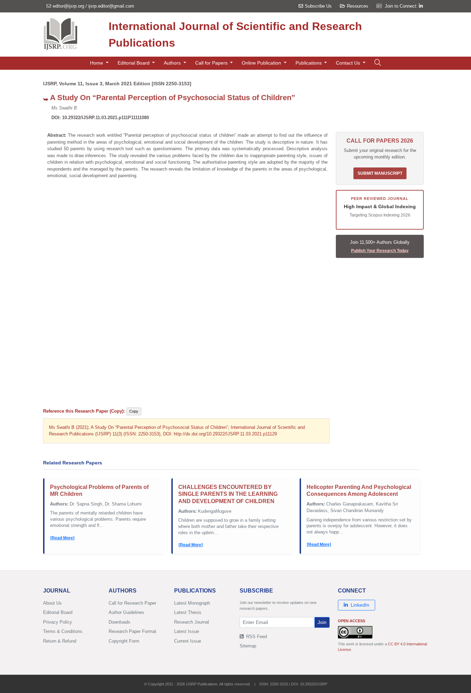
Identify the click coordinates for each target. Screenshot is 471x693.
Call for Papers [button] (212, 63)
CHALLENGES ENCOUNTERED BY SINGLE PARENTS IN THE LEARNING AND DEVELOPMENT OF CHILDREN (228, 494)
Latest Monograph (192, 603)
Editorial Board (57, 612)
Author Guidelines (126, 612)
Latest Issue (186, 631)
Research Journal (191, 622)
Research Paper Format (132, 631)
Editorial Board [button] (134, 63)
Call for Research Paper (132, 603)
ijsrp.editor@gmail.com (111, 6)
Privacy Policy (57, 622)
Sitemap (248, 645)
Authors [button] (173, 63)
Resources (357, 6)
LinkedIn (360, 605)
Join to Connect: (402, 6)
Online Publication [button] (262, 63)
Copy (133, 411)
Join (322, 622)
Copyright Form (124, 641)
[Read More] (62, 538)
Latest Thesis (187, 612)
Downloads (119, 622)
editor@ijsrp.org (68, 6)
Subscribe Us (318, 6)
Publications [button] (309, 63)
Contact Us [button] (348, 63)
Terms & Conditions (62, 631)
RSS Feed (256, 636)
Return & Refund (59, 641)
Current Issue (187, 641)
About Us (52, 603)
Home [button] (97, 63)
